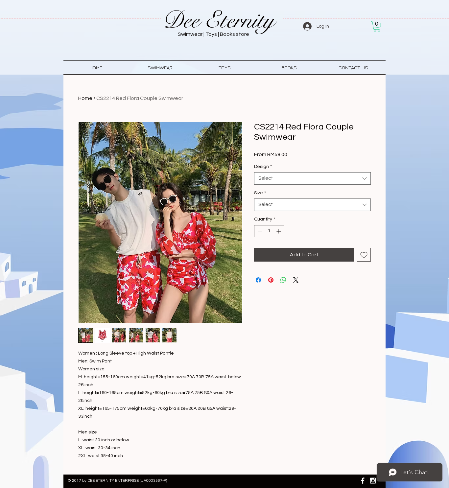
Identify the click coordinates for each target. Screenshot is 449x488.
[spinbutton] (269, 231)
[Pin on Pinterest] (271, 280)
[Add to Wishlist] (364, 255)
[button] (377, 26)
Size (260, 193)
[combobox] (312, 178)
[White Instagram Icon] (373, 480)
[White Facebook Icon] (363, 480)
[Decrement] (259, 231)
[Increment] (279, 231)
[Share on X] (296, 280)
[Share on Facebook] (258, 280)
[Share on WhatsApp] (283, 280)
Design (263, 166)
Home (85, 98)
